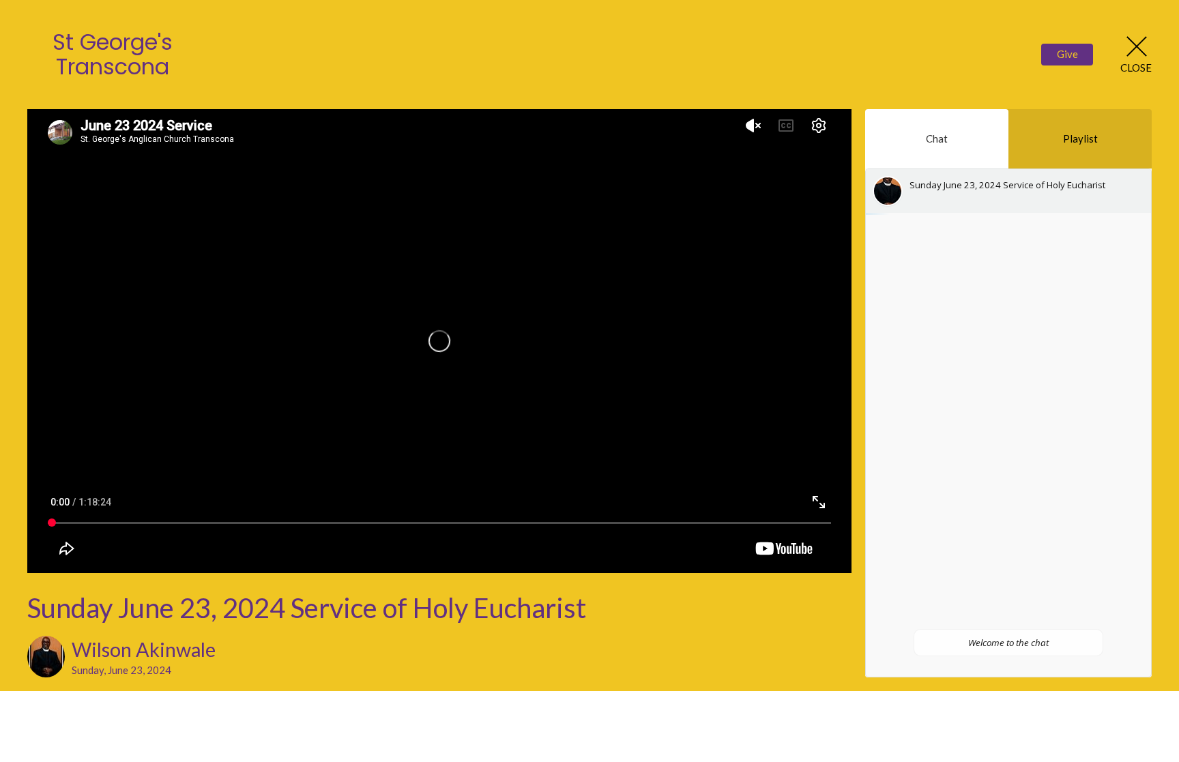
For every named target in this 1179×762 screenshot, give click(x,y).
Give (1067, 54)
